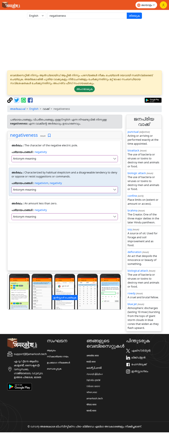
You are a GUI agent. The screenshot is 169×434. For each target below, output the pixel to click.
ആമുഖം (51, 350)
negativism (41, 183)
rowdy (131, 293)
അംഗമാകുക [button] (84, 89)
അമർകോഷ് (17, 109)
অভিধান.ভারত (91, 392)
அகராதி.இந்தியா (94, 373)
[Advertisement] (84, 44)
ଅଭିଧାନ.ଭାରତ (93, 386)
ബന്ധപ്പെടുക (54, 368)
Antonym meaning (24, 158)
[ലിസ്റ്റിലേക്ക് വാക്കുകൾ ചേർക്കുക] (49, 135)
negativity (41, 152)
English (33, 109)
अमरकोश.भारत (92, 355)
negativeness (24, 135)
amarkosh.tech (94, 398)
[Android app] (19, 386)
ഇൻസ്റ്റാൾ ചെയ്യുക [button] (64, 297)
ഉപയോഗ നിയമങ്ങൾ (58, 362)
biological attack (138, 270)
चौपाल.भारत (91, 404)
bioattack (133, 150)
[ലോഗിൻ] (163, 5)
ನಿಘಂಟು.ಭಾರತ (93, 380)
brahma (132, 210)
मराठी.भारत (91, 361)
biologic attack (137, 173)
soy (130, 229)
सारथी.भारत (91, 410)
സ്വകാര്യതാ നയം (57, 356)
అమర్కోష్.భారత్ (94, 367)
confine (132, 196)
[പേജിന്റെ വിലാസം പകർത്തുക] (10, 100)
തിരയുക (134, 16)
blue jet (132, 304)
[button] (16, 291)
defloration (135, 252)
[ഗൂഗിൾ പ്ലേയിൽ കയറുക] (153, 100)
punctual (133, 132)
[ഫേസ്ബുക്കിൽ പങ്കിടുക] (30, 100)
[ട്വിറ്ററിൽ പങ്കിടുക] (17, 100)
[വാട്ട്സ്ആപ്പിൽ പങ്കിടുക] (24, 100)
